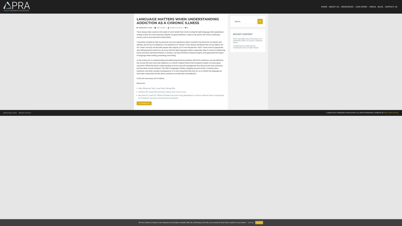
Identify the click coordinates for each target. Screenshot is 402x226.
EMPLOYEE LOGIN (10, 113)
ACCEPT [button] (259, 222)
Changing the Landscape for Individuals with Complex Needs (245, 47)
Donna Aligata (176, 28)
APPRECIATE (144, 103)
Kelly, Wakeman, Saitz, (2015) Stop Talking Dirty (156, 88)
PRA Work (161, 28)
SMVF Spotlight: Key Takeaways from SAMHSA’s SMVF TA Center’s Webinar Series (248, 41)
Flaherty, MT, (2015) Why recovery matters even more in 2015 (162, 92)
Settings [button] (251, 222)
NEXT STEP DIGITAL (391, 113)
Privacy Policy (25, 113)
